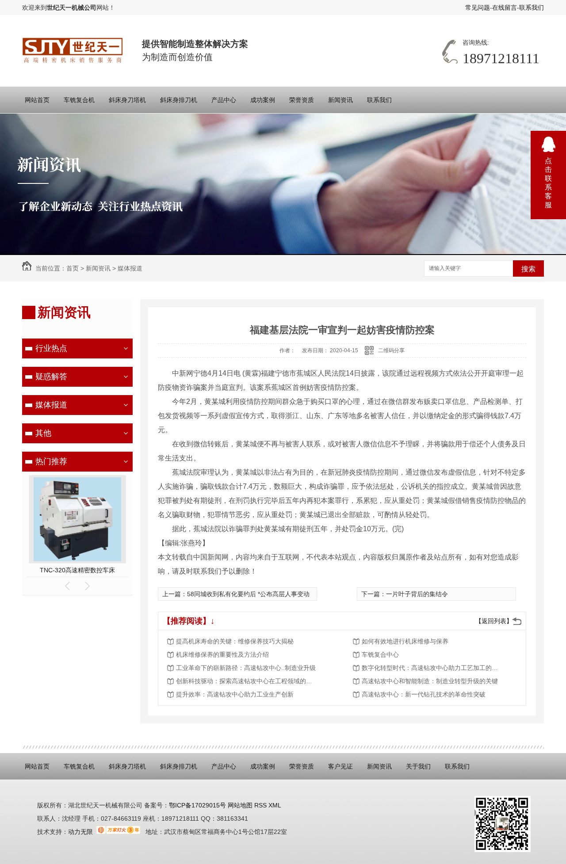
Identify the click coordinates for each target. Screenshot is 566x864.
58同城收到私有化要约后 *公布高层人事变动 (248, 594)
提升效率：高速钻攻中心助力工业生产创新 (235, 694)
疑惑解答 (51, 376)
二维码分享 (391, 350)
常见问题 (477, 7)
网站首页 (37, 99)
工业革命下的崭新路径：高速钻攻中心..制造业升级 (246, 667)
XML (274, 805)
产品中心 (223, 99)
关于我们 (418, 766)
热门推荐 (51, 461)
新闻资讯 (340, 99)
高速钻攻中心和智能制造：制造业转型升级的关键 (430, 681)
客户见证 (340, 766)
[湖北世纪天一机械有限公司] (73, 50)
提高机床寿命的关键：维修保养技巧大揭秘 (235, 641)
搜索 (528, 269)
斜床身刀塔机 (127, 99)
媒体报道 (130, 268)
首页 (72, 268)
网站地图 (239, 805)
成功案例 (262, 99)
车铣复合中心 (380, 654)
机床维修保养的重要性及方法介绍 (222, 654)
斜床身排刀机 (178, 99)
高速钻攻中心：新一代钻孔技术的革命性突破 (424, 694)
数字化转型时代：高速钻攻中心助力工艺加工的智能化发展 (432, 667)
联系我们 (531, 7)
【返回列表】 (493, 620)
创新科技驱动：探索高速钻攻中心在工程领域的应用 (246, 681)
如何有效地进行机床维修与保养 (405, 641)
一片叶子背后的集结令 (417, 594)
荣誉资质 (301, 99)
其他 (43, 433)
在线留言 (504, 7)
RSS (261, 805)
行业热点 (51, 348)
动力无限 (80, 831)
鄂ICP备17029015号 (197, 805)
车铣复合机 (79, 99)
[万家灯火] (118, 831)
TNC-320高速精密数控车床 (77, 570)
